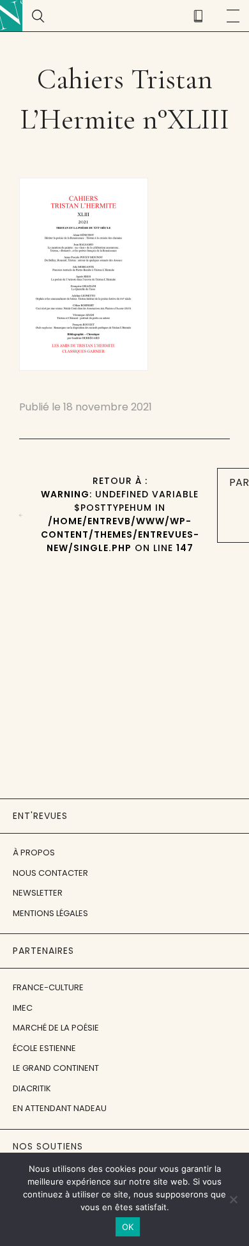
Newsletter (38, 893)
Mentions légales (50, 913)
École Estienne (44, 1048)
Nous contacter (50, 873)
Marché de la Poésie (56, 1028)
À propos (34, 852)
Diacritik (32, 1088)
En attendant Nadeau (60, 1108)
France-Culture (48, 987)
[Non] (233, 1199)
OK (128, 1227)
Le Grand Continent (56, 1068)
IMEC (23, 1008)
